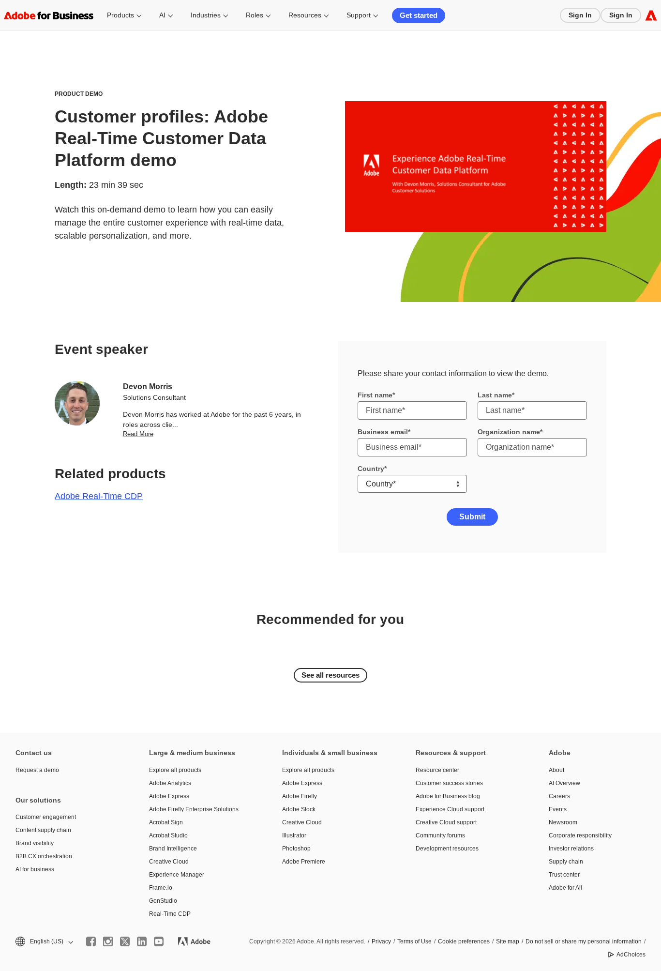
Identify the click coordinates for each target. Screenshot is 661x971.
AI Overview (564, 783)
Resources (304, 15)
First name (375, 395)
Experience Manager (176, 874)
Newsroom (563, 822)
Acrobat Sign (166, 822)
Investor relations (571, 848)
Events (558, 809)
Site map (507, 941)
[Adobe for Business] (651, 15)
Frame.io (160, 887)
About (556, 770)
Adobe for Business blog (448, 796)
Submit (472, 517)
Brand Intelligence (173, 848)
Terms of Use (414, 941)
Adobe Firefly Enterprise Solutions (194, 809)
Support (358, 15)
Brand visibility (34, 843)
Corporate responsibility (580, 835)
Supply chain (566, 861)
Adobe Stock (298, 809)
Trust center (564, 874)
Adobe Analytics (170, 783)
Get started (418, 15)
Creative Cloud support (446, 822)
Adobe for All (565, 887)
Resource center (437, 770)
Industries (206, 15)
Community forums (440, 835)
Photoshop (296, 848)
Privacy (381, 941)
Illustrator (294, 835)
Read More (138, 434)
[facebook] (91, 941)
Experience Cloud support (450, 809)
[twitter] (125, 941)
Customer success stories (449, 783)
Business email (383, 432)
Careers (559, 796)
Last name (495, 395)
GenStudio (163, 900)
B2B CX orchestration (43, 856)
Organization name (509, 432)
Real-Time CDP (170, 913)
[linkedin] (142, 941)
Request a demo (37, 770)
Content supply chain (43, 830)
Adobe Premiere (303, 861)
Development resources (447, 848)
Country (371, 468)
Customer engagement (45, 817)
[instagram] (108, 941)
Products (120, 15)
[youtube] (159, 941)
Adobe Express (169, 796)
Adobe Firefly (299, 796)
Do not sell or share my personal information (584, 941)
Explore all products (175, 770)
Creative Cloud (169, 861)
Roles (254, 15)
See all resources (330, 675)
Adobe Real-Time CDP (99, 496)
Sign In (580, 15)
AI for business (34, 869)
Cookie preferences (464, 941)
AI (162, 15)
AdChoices (631, 954)
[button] (43, 941)
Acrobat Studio (168, 835)
